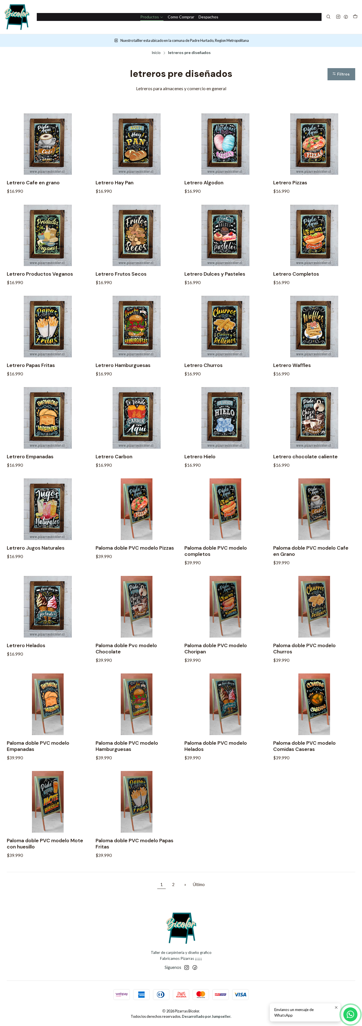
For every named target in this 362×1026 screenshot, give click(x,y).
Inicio (156, 53)
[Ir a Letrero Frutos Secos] (137, 235)
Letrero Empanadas (30, 456)
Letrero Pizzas (290, 183)
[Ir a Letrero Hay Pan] (137, 144)
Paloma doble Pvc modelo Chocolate (126, 648)
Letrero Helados (26, 645)
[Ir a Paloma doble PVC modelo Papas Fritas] (137, 802)
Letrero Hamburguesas (123, 365)
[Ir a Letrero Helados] (48, 607)
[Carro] (355, 17)
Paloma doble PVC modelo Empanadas (38, 746)
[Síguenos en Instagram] (338, 17)
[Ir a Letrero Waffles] (314, 326)
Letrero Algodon (203, 183)
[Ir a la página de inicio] (16, 17)
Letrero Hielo (200, 456)
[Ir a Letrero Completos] (314, 235)
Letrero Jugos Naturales (35, 548)
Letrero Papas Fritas (31, 365)
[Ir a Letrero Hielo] (225, 418)
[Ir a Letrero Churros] (225, 326)
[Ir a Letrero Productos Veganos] (48, 235)
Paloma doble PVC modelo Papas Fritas (134, 843)
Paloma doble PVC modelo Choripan (215, 648)
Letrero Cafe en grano (33, 183)
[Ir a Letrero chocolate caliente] (314, 418)
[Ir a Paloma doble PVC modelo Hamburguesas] (137, 704)
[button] (341, 74)
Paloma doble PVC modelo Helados (215, 746)
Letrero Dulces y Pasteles (214, 274)
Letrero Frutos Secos (121, 274)
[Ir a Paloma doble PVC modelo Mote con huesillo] (48, 802)
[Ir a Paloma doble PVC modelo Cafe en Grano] (314, 509)
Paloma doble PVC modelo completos (215, 551)
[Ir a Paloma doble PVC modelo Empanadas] (48, 704)
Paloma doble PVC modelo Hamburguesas (127, 746)
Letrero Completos (296, 274)
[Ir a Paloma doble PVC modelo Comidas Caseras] (314, 704)
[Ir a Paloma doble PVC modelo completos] (225, 509)
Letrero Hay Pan (114, 183)
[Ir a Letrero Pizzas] (314, 144)
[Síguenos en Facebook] (345, 17)
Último (199, 884)
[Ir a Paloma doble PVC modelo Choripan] (225, 607)
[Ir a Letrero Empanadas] (48, 418)
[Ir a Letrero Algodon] (225, 144)
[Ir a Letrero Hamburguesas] (137, 326)
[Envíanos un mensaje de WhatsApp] (350, 1014)
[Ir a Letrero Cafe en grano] (48, 144)
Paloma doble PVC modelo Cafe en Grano (310, 551)
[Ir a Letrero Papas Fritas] (48, 326)
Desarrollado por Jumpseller (206, 1016)
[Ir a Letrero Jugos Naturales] (48, 509)
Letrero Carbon (114, 456)
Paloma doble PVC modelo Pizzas (135, 548)
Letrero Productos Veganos (40, 274)
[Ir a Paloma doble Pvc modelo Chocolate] (137, 607)
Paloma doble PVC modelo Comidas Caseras (304, 746)
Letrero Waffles (292, 365)
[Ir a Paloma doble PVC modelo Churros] (314, 607)
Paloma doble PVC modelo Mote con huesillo (45, 843)
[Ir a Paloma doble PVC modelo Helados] (225, 704)
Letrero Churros (203, 365)
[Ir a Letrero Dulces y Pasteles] (225, 235)
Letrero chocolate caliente (305, 456)
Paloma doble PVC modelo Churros (304, 648)
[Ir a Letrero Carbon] (137, 418)
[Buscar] (328, 17)
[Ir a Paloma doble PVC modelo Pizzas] (137, 509)
